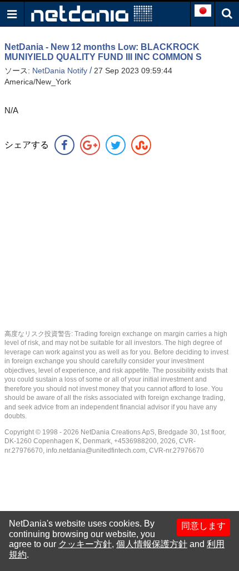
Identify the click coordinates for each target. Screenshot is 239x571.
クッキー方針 (85, 544)
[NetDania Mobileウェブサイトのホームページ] (91, 13)
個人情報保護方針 (151, 544)
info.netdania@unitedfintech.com (96, 450)
